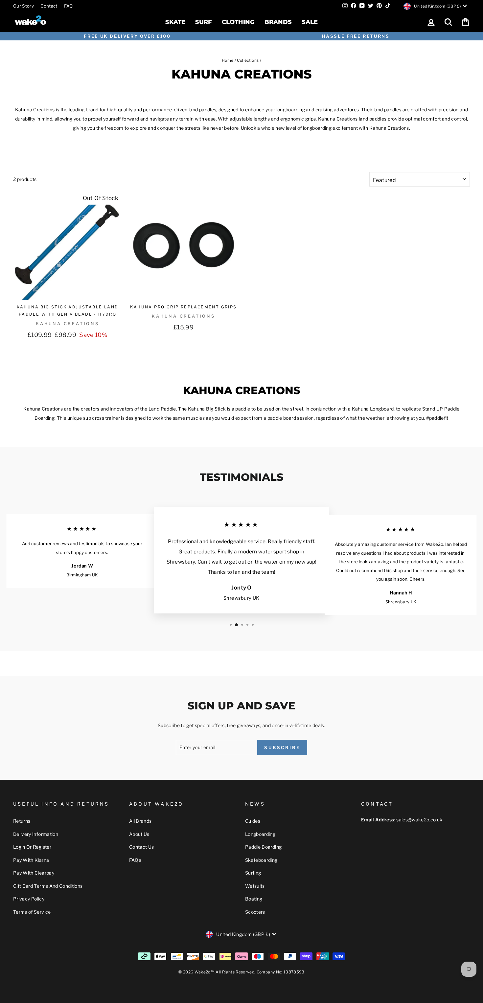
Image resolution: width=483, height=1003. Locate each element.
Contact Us (141, 847)
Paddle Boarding (263, 847)
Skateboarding (261, 860)
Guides (252, 821)
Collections (248, 60)
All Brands (140, 821)
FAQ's (135, 860)
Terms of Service (32, 912)
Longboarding (260, 834)
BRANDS (278, 22)
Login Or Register (32, 847)
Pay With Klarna (31, 860)
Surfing (253, 873)
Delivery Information (35, 834)
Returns (21, 821)
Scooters (255, 912)
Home (227, 60)
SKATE (175, 22)
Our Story (23, 6)
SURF (203, 22)
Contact (48, 6)
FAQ (68, 6)
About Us (139, 834)
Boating (253, 899)
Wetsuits (255, 886)
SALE (310, 22)
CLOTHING (238, 22)
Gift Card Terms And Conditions (48, 886)
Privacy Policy (28, 899)
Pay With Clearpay (33, 873)
